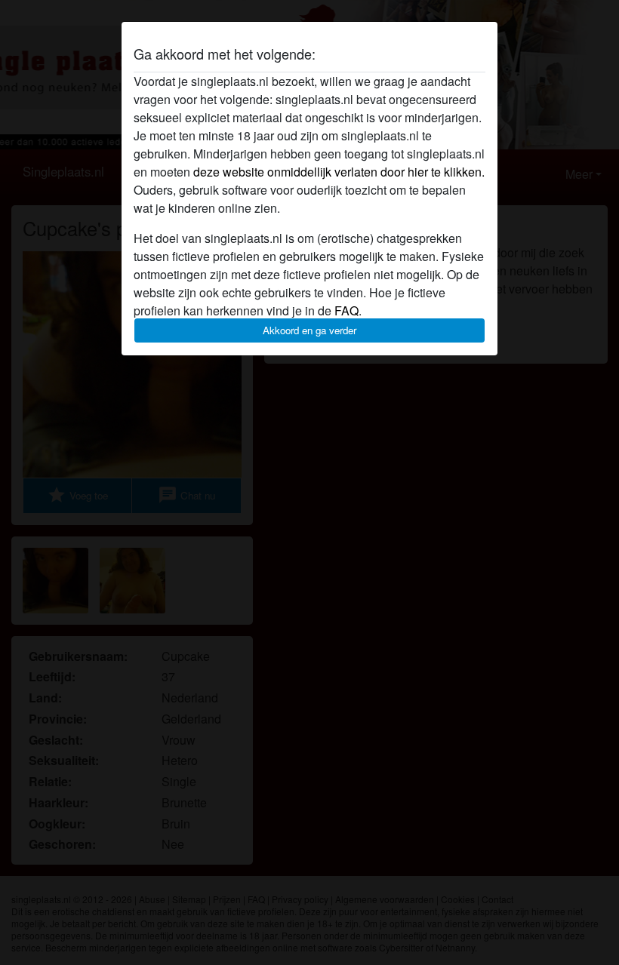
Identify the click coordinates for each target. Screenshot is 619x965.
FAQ (346, 310)
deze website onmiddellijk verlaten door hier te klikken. (339, 171)
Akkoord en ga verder (309, 330)
